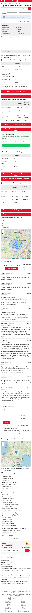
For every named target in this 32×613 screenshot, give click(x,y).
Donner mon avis (11, 268)
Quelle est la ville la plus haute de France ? (17, 214)
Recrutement (16, 592)
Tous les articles (6, 592)
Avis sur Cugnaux (20, 33)
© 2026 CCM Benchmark (16, 595)
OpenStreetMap (22, 258)
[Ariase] (8, 611)
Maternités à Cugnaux (7, 521)
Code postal (6, 27)
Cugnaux (19, 3)
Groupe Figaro (27, 594)
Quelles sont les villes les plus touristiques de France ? (17, 179)
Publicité (24, 591)
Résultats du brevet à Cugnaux (10, 534)
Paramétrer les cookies (6, 594)
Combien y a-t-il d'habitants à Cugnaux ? (16, 124)
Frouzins (21, 12)
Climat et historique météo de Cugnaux (12, 510)
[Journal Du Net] (8, 605)
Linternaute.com (7, 547)
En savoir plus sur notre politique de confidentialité (12, 148)
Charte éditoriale (18, 591)
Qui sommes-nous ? (6, 591)
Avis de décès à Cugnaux (8, 496)
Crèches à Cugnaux (7, 519)
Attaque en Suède (6, 564)
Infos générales (5, 51)
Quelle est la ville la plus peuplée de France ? (17, 129)
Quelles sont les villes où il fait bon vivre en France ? (16, 174)
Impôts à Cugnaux (7, 506)
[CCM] (23, 602)
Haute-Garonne (12, 3)
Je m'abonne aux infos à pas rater (15, 17)
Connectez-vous (24, 418)
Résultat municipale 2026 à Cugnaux (11, 530)
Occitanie (17, 66)
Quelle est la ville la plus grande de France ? (16, 210)
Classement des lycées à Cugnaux (10, 516)
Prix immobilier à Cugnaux (9, 525)
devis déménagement (6, 57)
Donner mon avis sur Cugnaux (16, 91)
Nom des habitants (7, 33)
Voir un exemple (25, 547)
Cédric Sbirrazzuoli (7, 562)
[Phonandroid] (23, 611)
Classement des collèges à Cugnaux (11, 514)
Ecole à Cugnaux (6, 517)
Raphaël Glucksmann (7, 566)
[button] (3, 231)
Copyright (16, 538)
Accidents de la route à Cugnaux (10, 512)
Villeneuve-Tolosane (12, 12)
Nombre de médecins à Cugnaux (10, 504)
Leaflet (12, 258)
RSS (11, 592)
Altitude (19, 29)
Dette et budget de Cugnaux (9, 508)
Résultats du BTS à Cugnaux (9, 536)
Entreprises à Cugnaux (8, 523)
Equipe (12, 591)
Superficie (19, 27)
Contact (28, 591)
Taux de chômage (6, 121)
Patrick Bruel (5, 560)
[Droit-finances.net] (23, 605)
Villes (4, 3)
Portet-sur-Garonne (7, 484)
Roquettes (5, 486)
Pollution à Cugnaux (7, 500)
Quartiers (19, 31)
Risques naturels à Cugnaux (9, 502)
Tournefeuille (27, 12)
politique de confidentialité (17, 433)
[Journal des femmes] (8, 602)
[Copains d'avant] (8, 608)
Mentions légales (20, 594)
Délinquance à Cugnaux (8, 498)
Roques (4, 13)
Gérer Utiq (14, 594)
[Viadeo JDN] (23, 608)
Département (6, 29)
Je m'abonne (15, 145)
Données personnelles (24, 592)
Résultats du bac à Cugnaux (9, 532)
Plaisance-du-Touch (7, 482)
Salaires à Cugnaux (7, 495)
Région (5, 31)
